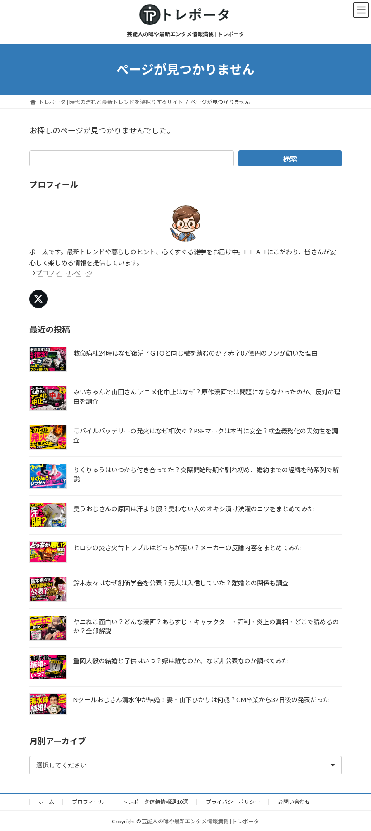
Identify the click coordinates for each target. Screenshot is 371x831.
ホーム (46, 801)
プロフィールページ (64, 273)
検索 (290, 158)
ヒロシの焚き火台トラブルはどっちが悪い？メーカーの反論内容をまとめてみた (187, 547)
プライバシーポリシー (233, 801)
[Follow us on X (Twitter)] (38, 299)
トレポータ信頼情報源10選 (155, 801)
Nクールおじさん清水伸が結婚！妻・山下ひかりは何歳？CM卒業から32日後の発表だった (201, 699)
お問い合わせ (294, 801)
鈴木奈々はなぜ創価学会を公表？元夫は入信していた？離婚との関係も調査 (181, 583)
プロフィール (88, 801)
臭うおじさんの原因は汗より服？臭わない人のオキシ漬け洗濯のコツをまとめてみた (193, 509)
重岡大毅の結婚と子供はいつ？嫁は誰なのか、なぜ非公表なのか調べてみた (180, 661)
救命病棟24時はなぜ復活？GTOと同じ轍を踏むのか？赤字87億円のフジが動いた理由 (195, 353)
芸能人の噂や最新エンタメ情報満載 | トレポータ (200, 821)
